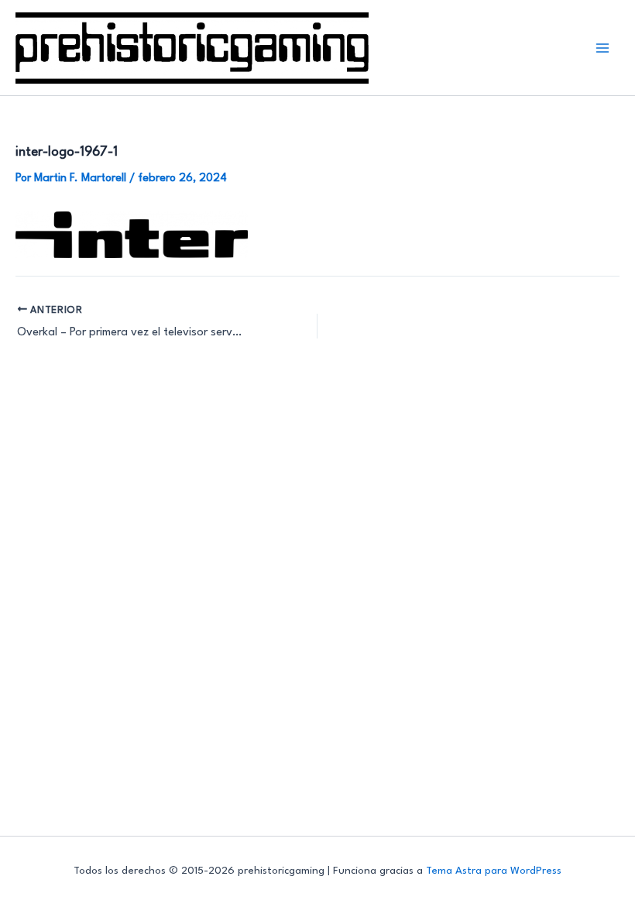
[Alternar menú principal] (603, 47)
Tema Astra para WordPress (493, 871)
